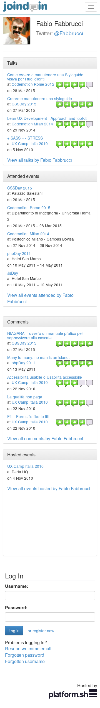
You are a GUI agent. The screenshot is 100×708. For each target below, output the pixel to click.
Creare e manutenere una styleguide (39, 98)
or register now (41, 630)
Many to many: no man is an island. (38, 357)
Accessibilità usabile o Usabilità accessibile (44, 377)
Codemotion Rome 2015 (33, 84)
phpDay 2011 (19, 253)
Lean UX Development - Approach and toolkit (47, 118)
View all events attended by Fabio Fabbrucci (40, 298)
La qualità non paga (24, 396)
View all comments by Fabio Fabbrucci (45, 438)
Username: (16, 586)
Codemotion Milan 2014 (32, 124)
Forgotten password (24, 655)
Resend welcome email (28, 648)
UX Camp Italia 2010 (30, 143)
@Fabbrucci (68, 33)
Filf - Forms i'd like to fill (28, 416)
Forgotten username (25, 661)
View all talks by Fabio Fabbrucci (39, 160)
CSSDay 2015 (24, 104)
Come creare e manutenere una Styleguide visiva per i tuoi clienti (45, 77)
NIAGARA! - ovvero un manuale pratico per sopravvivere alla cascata (45, 335)
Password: (16, 608)
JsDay (12, 273)
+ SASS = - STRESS (25, 138)
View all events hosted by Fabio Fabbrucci (48, 488)
